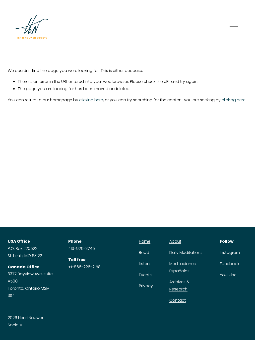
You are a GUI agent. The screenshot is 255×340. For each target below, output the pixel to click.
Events (145, 275)
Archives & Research (179, 285)
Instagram (230, 252)
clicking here (91, 100)
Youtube (228, 275)
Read (144, 252)
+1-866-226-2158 (84, 267)
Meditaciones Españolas (182, 267)
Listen (144, 264)
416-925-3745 (81, 248)
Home (144, 241)
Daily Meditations (185, 252)
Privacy (146, 286)
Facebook (229, 264)
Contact (177, 300)
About (175, 241)
